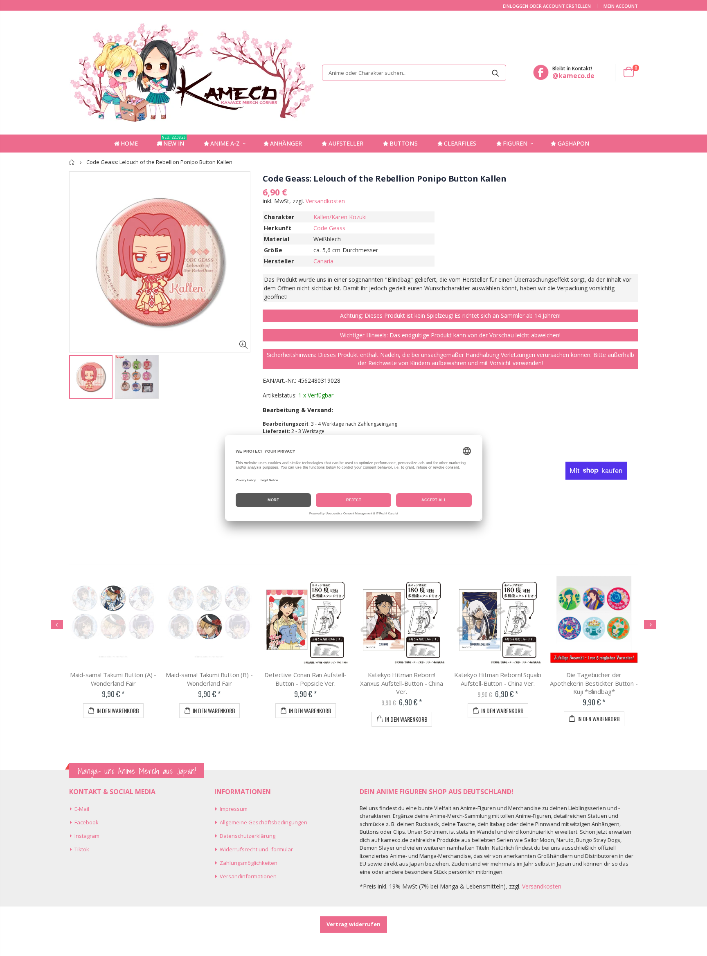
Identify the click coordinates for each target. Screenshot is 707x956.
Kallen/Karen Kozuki (340, 217)
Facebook (86, 822)
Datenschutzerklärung (247, 835)
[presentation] (57, 624)
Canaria (323, 261)
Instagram (86, 835)
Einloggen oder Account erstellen (547, 6)
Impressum (234, 808)
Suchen (495, 73)
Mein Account (620, 6)
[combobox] (414, 73)
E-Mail (81, 808)
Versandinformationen (248, 876)
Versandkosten (325, 201)
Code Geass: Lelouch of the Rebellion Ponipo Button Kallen (385, 178)
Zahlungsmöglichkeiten (248, 862)
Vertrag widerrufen (353, 924)
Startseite (72, 162)
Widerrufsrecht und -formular (256, 849)
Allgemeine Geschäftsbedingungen (263, 822)
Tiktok (81, 849)
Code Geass (329, 228)
